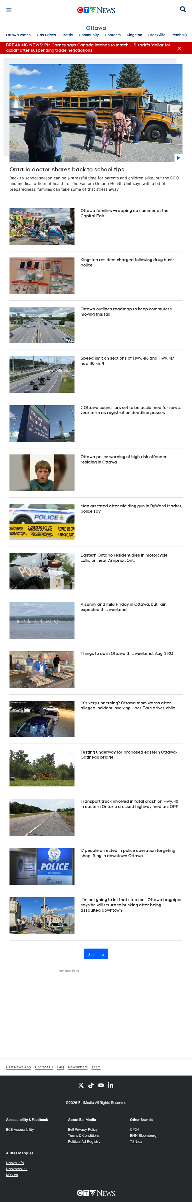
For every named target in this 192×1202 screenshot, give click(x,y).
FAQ (60, 1067)
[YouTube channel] (101, 1085)
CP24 (134, 1129)
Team (96, 1067)
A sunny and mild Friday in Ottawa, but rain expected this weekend (123, 607)
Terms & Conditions (84, 1135)
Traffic (67, 35)
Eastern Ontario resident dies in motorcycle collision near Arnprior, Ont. (124, 558)
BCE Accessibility (20, 1129)
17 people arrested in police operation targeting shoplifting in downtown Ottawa (127, 853)
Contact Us (44, 1067)
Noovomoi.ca (17, 1169)
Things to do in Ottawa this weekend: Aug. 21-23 (126, 653)
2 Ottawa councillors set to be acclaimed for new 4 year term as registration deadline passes (130, 410)
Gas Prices (46, 35)
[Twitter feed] (81, 1085)
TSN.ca (136, 1141)
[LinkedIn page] (111, 1085)
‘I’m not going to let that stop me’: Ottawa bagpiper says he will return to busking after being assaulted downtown (131, 905)
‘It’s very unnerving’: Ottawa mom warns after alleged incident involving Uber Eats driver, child (128, 706)
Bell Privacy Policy (83, 1129)
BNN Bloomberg (143, 1135)
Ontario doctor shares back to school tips (67, 169)
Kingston (134, 35)
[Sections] (9, 10)
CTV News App (18, 1067)
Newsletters (78, 1067)
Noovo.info (15, 1163)
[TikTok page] (91, 1085)
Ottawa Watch (18, 35)
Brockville (157, 35)
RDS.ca (12, 1175)
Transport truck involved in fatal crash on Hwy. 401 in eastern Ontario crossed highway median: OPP (130, 804)
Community (89, 35)
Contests (113, 35)
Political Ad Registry (84, 1141)
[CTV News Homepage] (96, 10)
